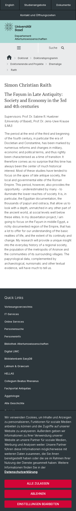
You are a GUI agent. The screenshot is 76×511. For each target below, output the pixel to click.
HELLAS (9, 373)
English (9, 5)
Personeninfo (12, 336)
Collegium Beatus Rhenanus (21, 381)
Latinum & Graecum (16, 366)
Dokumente (63, 5)
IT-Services (11, 314)
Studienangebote (35, 5)
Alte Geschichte (14, 403)
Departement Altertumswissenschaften (31, 37)
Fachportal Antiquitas (17, 388)
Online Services (14, 321)
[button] (19, 48)
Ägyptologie (11, 395)
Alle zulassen (38, 483)
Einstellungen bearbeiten (38, 504)
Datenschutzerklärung (20, 472)
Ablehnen (38, 493)
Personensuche (14, 328)
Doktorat (23, 58)
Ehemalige (55, 64)
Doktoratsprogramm (46, 58)
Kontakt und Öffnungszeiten (38, 15)
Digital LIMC (11, 351)
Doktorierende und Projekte (27, 64)
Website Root (9, 57)
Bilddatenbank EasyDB (18, 358)
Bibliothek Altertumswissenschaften (26, 343)
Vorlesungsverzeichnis (18, 306)
